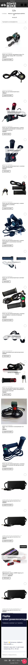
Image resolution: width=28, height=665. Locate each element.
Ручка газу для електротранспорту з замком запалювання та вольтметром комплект (13, 241)
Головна (4, 13)
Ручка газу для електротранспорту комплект (13, 277)
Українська (12, 1)
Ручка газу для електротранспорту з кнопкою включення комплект (13, 167)
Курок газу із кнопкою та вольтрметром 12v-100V (13, 427)
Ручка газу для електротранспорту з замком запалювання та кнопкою (13, 204)
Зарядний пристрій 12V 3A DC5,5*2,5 (11, 501)
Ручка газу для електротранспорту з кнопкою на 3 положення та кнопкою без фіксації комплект (13, 315)
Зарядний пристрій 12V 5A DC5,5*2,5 (11, 610)
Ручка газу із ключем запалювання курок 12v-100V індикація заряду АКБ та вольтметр (13, 55)
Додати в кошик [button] (7, 59)
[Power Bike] (8, 4)
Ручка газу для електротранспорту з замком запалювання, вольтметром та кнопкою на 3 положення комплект (13, 129)
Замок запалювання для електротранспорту (13, 352)
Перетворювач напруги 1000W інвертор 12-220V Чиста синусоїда (13, 573)
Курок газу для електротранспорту (10, 91)
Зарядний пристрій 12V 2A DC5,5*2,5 (11, 537)
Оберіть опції (6, 134)
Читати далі (6, 171)
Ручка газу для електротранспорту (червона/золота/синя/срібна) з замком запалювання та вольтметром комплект (13, 389)
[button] (22, 5)
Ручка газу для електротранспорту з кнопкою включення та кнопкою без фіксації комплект (13, 464)
